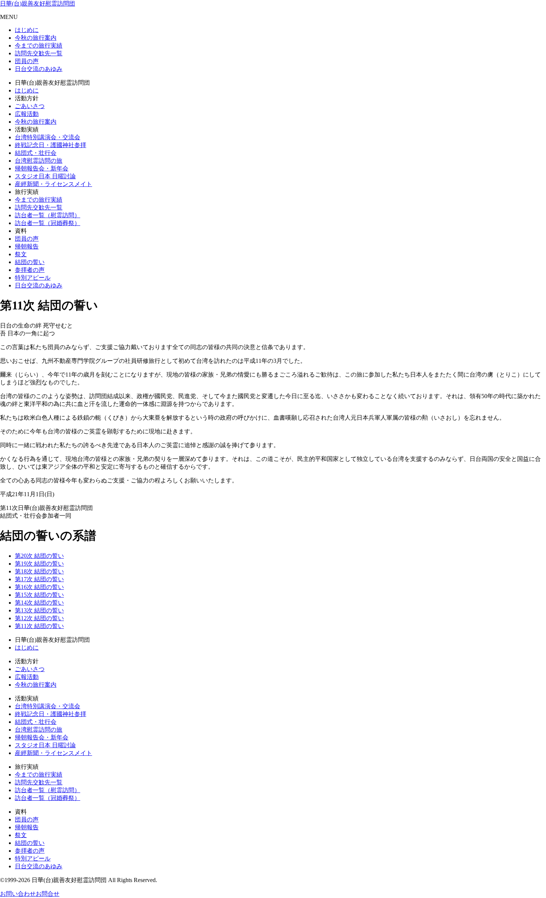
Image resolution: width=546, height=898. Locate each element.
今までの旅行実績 (38, 45)
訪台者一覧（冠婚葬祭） (47, 223)
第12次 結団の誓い (39, 618)
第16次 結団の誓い (39, 587)
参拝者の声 (30, 270)
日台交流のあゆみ (38, 69)
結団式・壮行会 (35, 153)
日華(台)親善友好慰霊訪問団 (37, 3)
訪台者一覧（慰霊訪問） (47, 215)
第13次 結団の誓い (39, 610)
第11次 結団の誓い (39, 626)
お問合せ (47, 894)
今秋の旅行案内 (35, 38)
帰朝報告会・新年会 (41, 168)
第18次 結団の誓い (39, 571)
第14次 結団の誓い (39, 602)
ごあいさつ (30, 106)
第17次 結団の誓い (39, 579)
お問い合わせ (18, 894)
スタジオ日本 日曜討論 (45, 176)
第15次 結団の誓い (39, 595)
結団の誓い (30, 262)
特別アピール (33, 277)
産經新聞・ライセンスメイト (53, 184)
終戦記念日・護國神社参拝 (50, 145)
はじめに (27, 30)
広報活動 (27, 114)
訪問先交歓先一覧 (38, 53)
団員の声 (27, 61)
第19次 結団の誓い (39, 563)
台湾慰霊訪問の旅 (38, 160)
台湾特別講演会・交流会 (47, 137)
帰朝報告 (27, 246)
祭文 (21, 254)
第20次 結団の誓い (39, 556)
